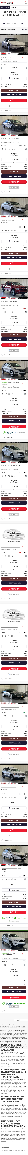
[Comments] (26, 149)
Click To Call (14, 90)
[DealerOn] (5, 1147)
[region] (14, 85)
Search (21, 23)
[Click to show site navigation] (26, 7)
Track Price (15, 78)
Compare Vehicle (8, 110)
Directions (14, 7)
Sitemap (14, 1148)
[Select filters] (23, 29)
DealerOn (10, 1148)
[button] (5, 7)
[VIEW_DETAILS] (14, 534)
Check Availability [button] (14, 94)
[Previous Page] (15, 1020)
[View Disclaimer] (15, 149)
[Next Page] (18, 1020)
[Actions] (25, 57)
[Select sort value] (25, 29)
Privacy (18, 1148)
